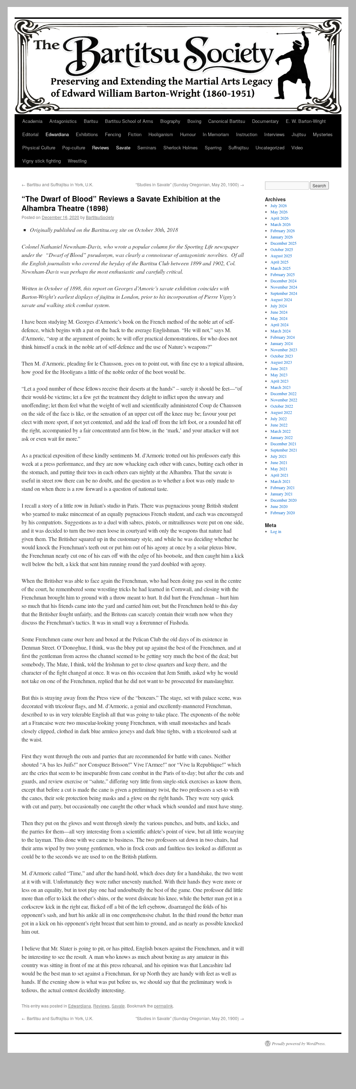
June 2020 (279, 506)
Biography (170, 121)
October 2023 (281, 356)
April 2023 (279, 381)
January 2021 (281, 493)
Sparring (213, 147)
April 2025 (279, 262)
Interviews (274, 134)
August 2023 (281, 362)
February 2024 (282, 337)
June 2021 (279, 462)
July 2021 (278, 456)
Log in (275, 531)
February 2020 (282, 512)
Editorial (30, 134)
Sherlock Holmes (180, 147)
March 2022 (280, 431)
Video (297, 147)
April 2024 (279, 324)
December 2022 (283, 393)
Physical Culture (38, 147)
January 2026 (281, 237)
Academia (32, 121)
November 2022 (283, 399)
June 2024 (279, 312)
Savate (123, 147)
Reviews (100, 147)
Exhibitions (87, 134)
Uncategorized (270, 147)
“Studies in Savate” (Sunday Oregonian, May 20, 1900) (190, 184)
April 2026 (279, 218)
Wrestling (77, 160)
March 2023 (280, 387)
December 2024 (283, 280)
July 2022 (278, 418)
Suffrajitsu (238, 147)
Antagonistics (63, 121)
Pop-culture (73, 147)
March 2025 (280, 268)
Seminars (146, 147)
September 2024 (283, 293)
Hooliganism (160, 134)
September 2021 (283, 450)
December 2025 (283, 243)
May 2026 (279, 211)
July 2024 (278, 305)
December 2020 (283, 500)
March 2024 (280, 331)
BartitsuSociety (100, 217)
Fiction (134, 134)
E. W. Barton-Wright (306, 121)
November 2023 (283, 349)
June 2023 (279, 368)
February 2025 (282, 274)
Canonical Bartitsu (226, 121)
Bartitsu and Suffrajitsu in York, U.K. (57, 184)
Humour (188, 134)
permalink (163, 1006)
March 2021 (280, 481)
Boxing (194, 121)
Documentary (265, 121)
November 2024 (283, 287)
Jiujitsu (299, 134)
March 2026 (280, 224)
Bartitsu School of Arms (129, 121)
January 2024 (281, 343)
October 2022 (281, 406)
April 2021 (279, 475)
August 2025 (281, 255)
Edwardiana (57, 134)
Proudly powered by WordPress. (299, 1043)
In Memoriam (216, 134)
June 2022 (279, 425)
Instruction (246, 134)
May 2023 (279, 374)
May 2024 (279, 318)
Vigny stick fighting (41, 160)
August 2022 (281, 412)
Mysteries (323, 134)
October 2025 (281, 249)
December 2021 (283, 443)
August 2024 (281, 299)
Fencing (113, 134)
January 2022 (281, 437)
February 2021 (282, 487)
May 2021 (279, 468)
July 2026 (278, 205)
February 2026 (282, 230)
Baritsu (91, 121)
